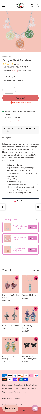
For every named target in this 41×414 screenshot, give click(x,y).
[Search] (32, 6)
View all (36, 270)
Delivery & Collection (31, 385)
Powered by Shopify (22, 405)
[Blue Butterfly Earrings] (30, 314)
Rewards (17, 392)
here (26, 181)
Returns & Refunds (8, 388)
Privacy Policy (32, 388)
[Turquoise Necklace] (30, 284)
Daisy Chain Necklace (20, 237)
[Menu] (3, 5)
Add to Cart (20, 410)
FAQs (17, 388)
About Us (10, 392)
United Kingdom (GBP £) (10, 398)
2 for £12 (7, 270)
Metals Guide (18, 385)
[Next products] (36, 219)
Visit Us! (23, 388)
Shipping (15, 70)
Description (6, 138)
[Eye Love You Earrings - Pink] (10, 284)
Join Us (4, 385)
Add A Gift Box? (8, 77)
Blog (3, 392)
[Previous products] (31, 219)
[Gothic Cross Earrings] (10, 314)
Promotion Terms (27, 392)
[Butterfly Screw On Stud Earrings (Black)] (30, 345)
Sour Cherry (6, 56)
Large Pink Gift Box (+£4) (13, 80)
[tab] (8, 137)
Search (10, 385)
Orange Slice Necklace (20, 248)
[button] (35, 408)
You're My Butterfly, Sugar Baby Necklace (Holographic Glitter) (20, 226)
